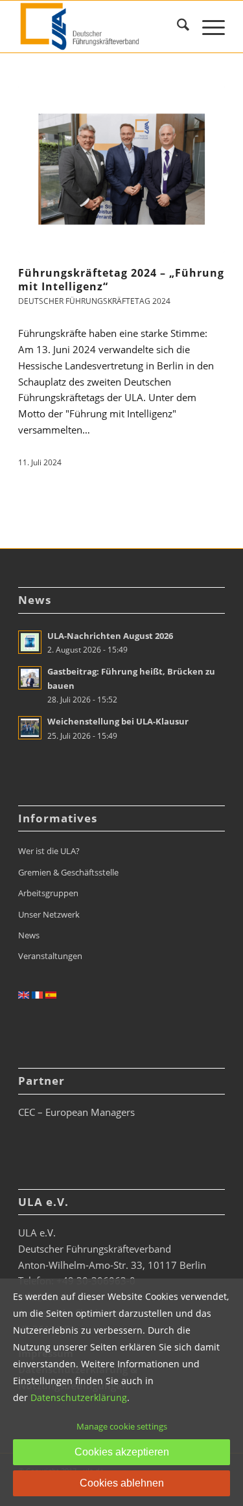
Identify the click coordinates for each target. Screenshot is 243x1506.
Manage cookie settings (121, 1426)
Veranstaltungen (50, 956)
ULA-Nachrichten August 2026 (110, 636)
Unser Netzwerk (49, 914)
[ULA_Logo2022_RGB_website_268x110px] (100, 26)
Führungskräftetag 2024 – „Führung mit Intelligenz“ (121, 280)
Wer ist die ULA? (49, 851)
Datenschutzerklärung (78, 1397)
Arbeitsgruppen (48, 893)
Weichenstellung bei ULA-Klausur (118, 721)
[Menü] (207, 26)
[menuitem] (176, 26)
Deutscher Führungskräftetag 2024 (94, 301)
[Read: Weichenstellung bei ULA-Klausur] (29, 727)
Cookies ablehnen (122, 1483)
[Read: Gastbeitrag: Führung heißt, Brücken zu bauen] (29, 677)
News (29, 935)
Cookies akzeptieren (122, 1451)
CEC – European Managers (76, 1112)
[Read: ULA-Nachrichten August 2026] (29, 642)
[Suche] (176, 26)
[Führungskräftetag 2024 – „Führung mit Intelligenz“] (121, 169)
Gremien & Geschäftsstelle (68, 872)
